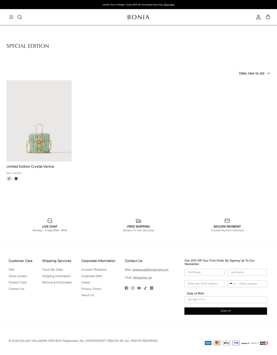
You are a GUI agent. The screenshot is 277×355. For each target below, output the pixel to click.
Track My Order (52, 269)
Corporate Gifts (91, 276)
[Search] (20, 17)
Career (86, 282)
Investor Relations (93, 269)
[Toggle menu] (11, 17)
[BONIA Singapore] (138, 17)
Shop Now (169, 4)
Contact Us (16, 289)
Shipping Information (56, 276)
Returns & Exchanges (57, 282)
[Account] (257, 17)
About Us (87, 295)
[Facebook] (126, 288)
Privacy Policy (91, 289)
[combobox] (232, 284)
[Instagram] (132, 288)
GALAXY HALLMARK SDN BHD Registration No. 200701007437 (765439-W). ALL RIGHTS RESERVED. (88, 341)
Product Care (18, 282)
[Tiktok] (145, 288)
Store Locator (18, 276)
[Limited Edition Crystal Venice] (39, 121)
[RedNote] (151, 288)
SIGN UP (226, 311)
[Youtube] (139, 288)
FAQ (11, 269)
